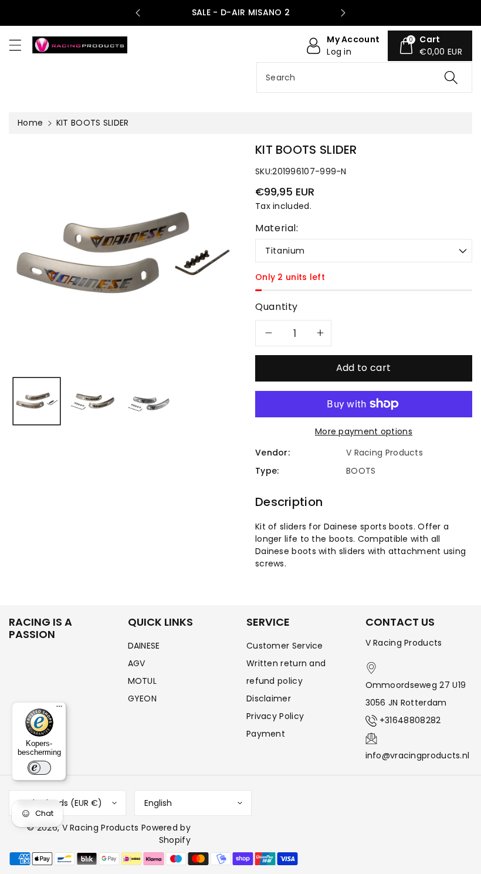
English (158, 803)
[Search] (451, 77)
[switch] (39, 768)
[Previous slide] (138, 13)
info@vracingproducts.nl (417, 755)
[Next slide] (343, 13)
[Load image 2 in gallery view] (92, 401)
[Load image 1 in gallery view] (36, 401)
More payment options (363, 431)
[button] (20, 45)
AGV (136, 663)
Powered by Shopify (166, 834)
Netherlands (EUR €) (60, 803)
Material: (277, 228)
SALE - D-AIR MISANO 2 (241, 12)
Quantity (276, 306)
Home (30, 123)
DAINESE (144, 646)
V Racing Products (100, 827)
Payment (265, 734)
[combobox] (364, 77)
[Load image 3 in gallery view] (149, 401)
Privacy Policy (275, 716)
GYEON (142, 698)
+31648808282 (410, 720)
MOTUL (142, 681)
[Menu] (59, 709)
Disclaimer (268, 698)
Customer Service (284, 646)
